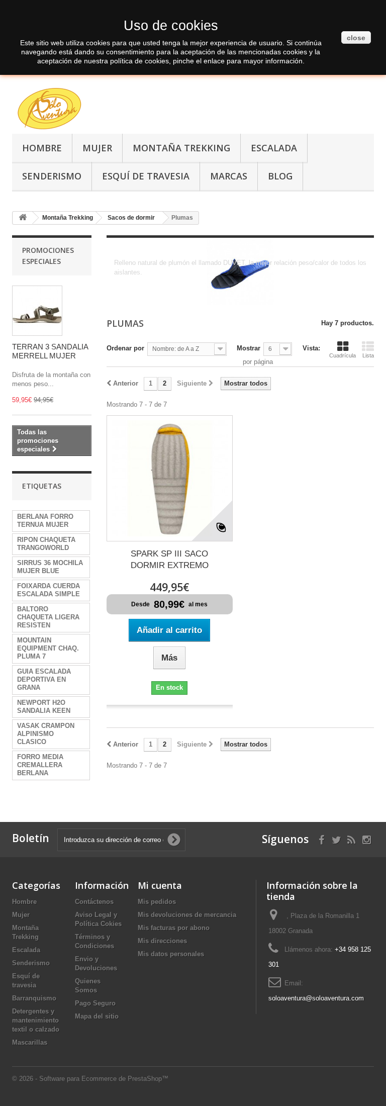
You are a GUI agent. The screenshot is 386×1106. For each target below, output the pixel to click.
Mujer (97, 148)
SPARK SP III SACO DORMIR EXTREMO (170, 559)
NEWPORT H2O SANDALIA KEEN (43, 706)
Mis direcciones (162, 941)
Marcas (228, 176)
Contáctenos (94, 901)
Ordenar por (125, 348)
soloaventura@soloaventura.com (316, 998)
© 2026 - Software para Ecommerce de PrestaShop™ (90, 1078)
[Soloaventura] (67, 110)
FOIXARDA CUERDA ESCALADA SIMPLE (48, 590)
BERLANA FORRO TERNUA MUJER (45, 520)
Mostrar (248, 348)
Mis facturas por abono (174, 928)
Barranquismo (34, 998)
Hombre (42, 148)
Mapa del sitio (97, 1016)
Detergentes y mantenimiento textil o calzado (35, 1020)
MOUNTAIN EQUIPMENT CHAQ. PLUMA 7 (48, 648)
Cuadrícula (342, 355)
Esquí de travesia (145, 176)
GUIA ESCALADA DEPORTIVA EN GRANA (44, 679)
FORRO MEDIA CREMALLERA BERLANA (40, 765)
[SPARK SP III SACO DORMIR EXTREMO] (170, 478)
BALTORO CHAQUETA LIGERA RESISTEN (48, 617)
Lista (368, 355)
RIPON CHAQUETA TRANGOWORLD (46, 543)
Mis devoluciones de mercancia (187, 914)
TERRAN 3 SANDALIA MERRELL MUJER (50, 351)
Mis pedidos (157, 901)
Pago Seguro (95, 1003)
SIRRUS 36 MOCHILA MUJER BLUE (50, 567)
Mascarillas (29, 1042)
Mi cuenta (160, 885)
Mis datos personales (171, 954)
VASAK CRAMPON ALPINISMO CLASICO (45, 734)
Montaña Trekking (181, 148)
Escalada (274, 148)
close (356, 38)
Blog (280, 176)
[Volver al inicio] (22, 218)
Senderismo (51, 176)
